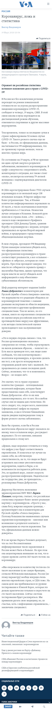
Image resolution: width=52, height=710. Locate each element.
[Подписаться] (41, 687)
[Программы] (20, 706)
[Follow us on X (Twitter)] (10, 687)
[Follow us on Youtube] (16, 687)
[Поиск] (44, 706)
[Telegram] (32, 706)
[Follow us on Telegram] (4, 694)
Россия (6, 11)
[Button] (43, 38)
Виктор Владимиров (11, 27)
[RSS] (28, 687)
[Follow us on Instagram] (22, 687)
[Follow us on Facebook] (4, 687)
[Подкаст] (34, 687)
